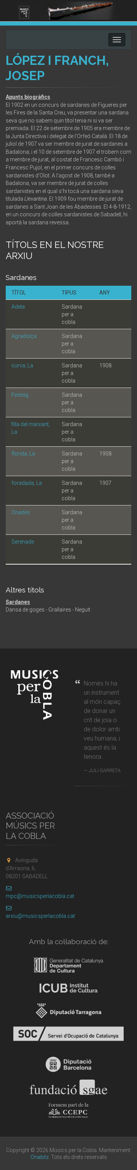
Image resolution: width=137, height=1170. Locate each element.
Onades (20, 512)
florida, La (23, 454)
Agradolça (24, 336)
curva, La (22, 365)
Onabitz (39, 1157)
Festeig (20, 395)
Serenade (22, 542)
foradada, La (26, 483)
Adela (18, 307)
